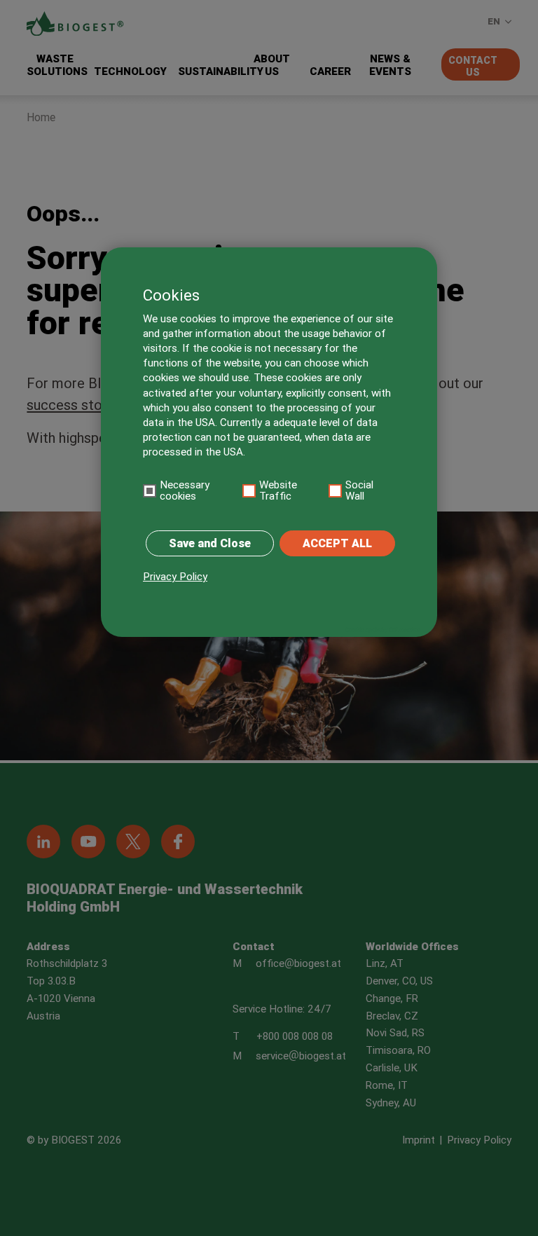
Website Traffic (278, 490)
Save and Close (210, 543)
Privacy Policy (175, 576)
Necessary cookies (184, 490)
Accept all (337, 543)
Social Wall (359, 490)
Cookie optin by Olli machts (382, 629)
